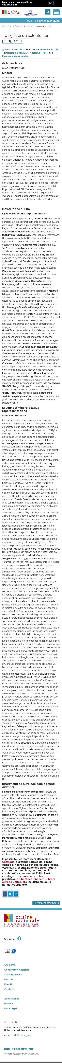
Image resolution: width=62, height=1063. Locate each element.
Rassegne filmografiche (15, 56)
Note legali (10, 1008)
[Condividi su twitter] (10, 894)
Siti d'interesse (13, 974)
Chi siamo (10, 964)
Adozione (35, 53)
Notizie (8, 979)
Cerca (47, 12)
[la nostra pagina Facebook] (19, 938)
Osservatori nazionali (16, 969)
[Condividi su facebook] (5, 894)
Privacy (8, 1003)
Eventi (8, 984)
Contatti (9, 989)
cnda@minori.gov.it (22, 1035)
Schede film (46, 49)
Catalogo (8, 861)
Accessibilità (11, 998)
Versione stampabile (48, 903)
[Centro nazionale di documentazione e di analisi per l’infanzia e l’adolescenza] (11, 13)
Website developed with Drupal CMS (21, 1054)
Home (5, 26)
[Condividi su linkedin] (16, 894)
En (50, 3)
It (58, 3)
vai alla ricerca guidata (42, 21)
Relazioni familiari (18, 53)
